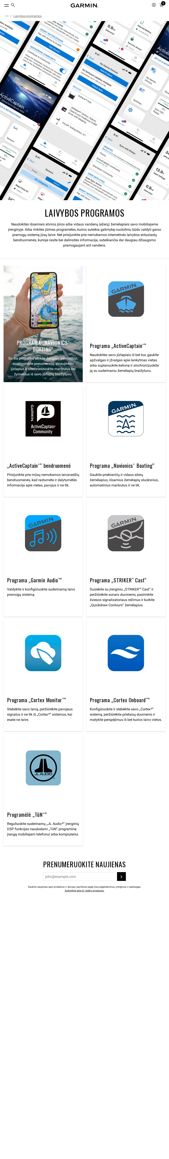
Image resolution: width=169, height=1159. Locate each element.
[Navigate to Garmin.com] (84, 5)
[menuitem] (13, 5)
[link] (84, 110)
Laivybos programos (27, 16)
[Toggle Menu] (2, 4)
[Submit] (121, 876)
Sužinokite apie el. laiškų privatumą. (84, 890)
